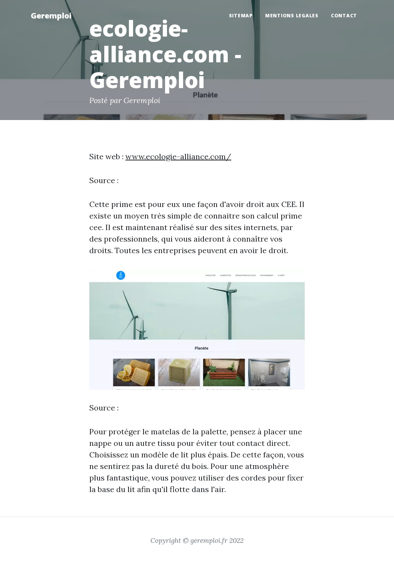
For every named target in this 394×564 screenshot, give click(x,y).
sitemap (241, 15)
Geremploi (51, 15)
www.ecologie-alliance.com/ (178, 156)
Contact (344, 15)
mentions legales (292, 15)
